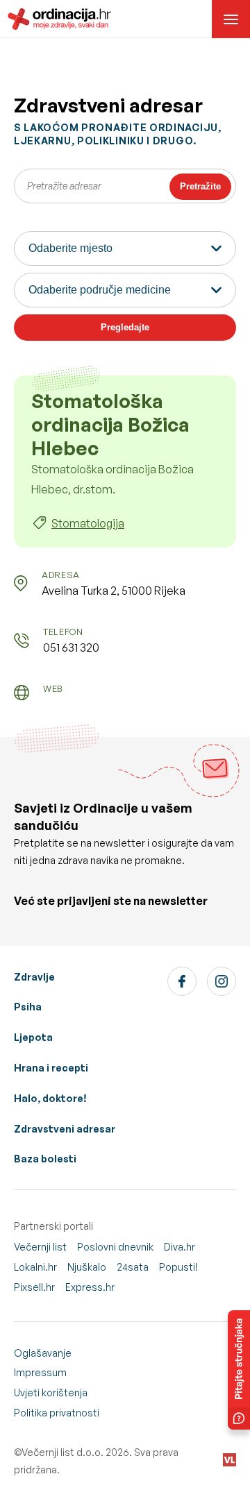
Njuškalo (86, 1267)
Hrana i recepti (51, 1068)
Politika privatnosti (56, 1412)
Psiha (28, 1007)
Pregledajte (125, 327)
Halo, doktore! (50, 1098)
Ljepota (33, 1037)
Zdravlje (34, 977)
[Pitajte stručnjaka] (239, 1370)
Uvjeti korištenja (51, 1392)
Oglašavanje (43, 1353)
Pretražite (200, 186)
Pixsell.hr (34, 1287)
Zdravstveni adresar (64, 1129)
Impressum (40, 1372)
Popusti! (178, 1267)
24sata (133, 1267)
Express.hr (90, 1287)
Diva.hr (179, 1247)
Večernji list (40, 1247)
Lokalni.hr (35, 1267)
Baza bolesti (45, 1159)
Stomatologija (87, 523)
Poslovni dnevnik (115, 1247)
